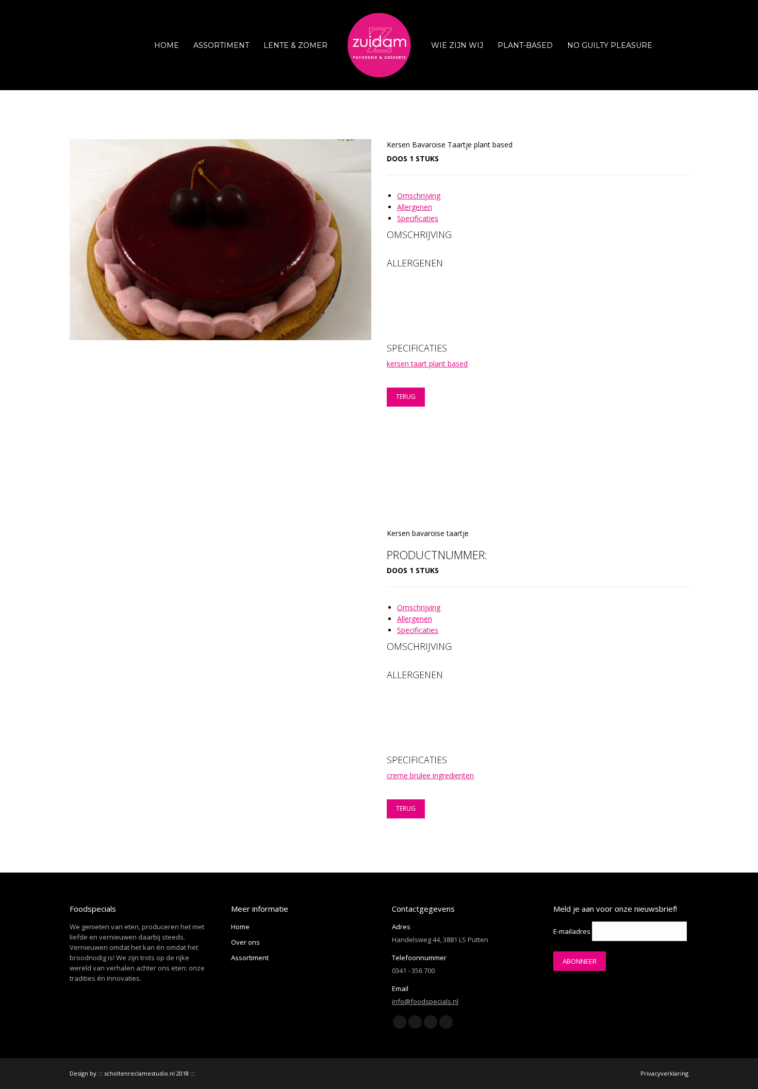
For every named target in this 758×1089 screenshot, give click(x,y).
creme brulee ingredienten (430, 775)
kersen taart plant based (427, 363)
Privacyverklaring (664, 1073)
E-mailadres (571, 931)
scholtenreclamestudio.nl (139, 1073)
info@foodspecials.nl (425, 1001)
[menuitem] (166, 45)
